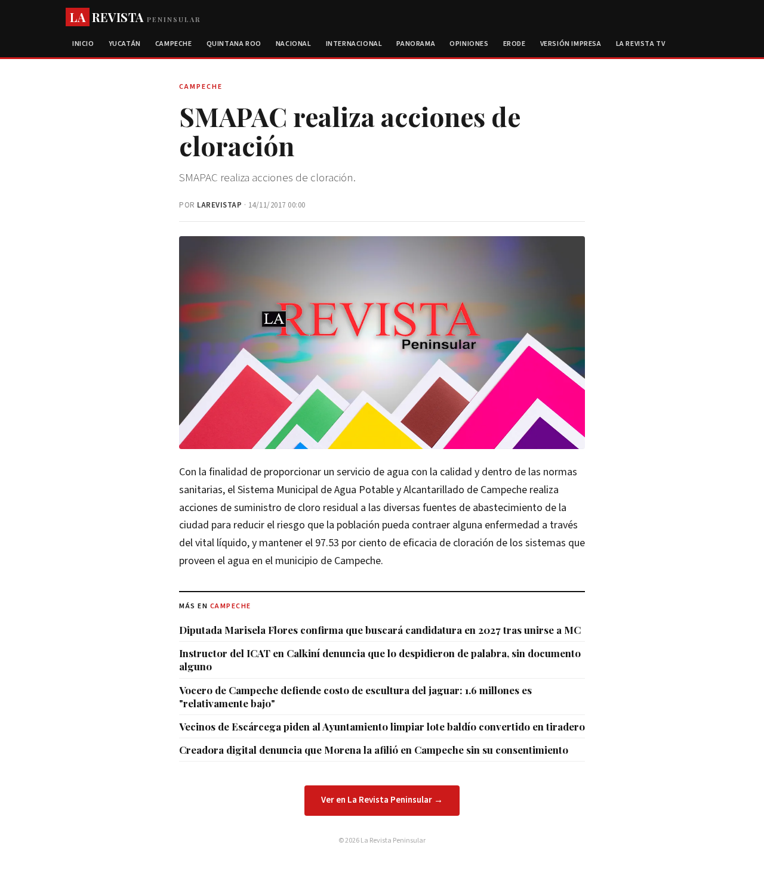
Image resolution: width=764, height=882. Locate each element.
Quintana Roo (234, 44)
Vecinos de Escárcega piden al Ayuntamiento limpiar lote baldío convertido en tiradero (382, 726)
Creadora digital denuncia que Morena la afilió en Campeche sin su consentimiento (373, 749)
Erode (514, 44)
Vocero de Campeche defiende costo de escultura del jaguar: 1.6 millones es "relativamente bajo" (355, 696)
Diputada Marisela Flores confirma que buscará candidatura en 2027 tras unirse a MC (380, 629)
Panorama (415, 44)
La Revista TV (641, 44)
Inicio (83, 44)
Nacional (294, 44)
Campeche (173, 44)
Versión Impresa (571, 44)
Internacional (354, 44)
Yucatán (125, 44)
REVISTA (135, 17)
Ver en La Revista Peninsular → (382, 800)
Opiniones (468, 44)
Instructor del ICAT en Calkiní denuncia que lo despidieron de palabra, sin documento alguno (380, 659)
